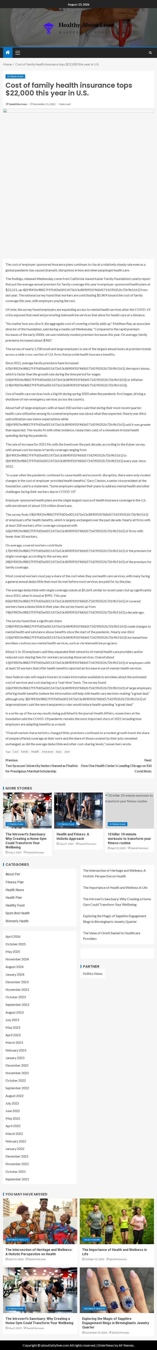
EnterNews (106, 1345)
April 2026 (13, 936)
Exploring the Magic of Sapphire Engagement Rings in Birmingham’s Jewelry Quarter (115, 1323)
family (24, 751)
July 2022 (12, 1103)
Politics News (92, 973)
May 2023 (13, 1027)
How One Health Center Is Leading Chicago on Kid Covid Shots (116, 765)
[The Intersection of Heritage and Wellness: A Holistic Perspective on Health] (40, 1221)
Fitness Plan (15, 76)
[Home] (8, 52)
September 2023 (17, 1004)
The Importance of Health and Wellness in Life (115, 887)
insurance (47, 751)
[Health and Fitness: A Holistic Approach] (78, 811)
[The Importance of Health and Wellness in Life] (117, 1221)
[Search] (150, 53)
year (67, 751)
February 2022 (16, 1141)
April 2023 (13, 1035)
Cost (15, 751)
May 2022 (13, 1118)
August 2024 (15, 967)
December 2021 (17, 1156)
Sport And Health (18, 913)
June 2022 (13, 1111)
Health (35, 751)
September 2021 (17, 1179)
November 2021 (17, 1164)
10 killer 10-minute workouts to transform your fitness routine (129, 838)
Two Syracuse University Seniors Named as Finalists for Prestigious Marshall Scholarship (42, 765)
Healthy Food (15, 905)
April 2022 (13, 1126)
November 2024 (17, 959)
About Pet (13, 874)
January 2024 (15, 974)
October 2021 (16, 1171)
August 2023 (15, 1012)
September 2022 (17, 1088)
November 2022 (17, 1073)
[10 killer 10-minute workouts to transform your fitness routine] (129, 811)
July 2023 (12, 1020)
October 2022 (16, 1080)
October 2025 (16, 944)
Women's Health (17, 921)
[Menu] (17, 53)
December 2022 (17, 1065)
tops (59, 751)
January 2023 (15, 1058)
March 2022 (14, 1134)
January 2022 (15, 1149)
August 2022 (15, 1096)
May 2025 (13, 951)
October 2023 (16, 997)
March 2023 (14, 1042)
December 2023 (17, 982)
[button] (17, 53)
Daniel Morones (18, 104)
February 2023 (16, 1050)
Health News (15, 890)
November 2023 (17, 989)
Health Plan (14, 898)
